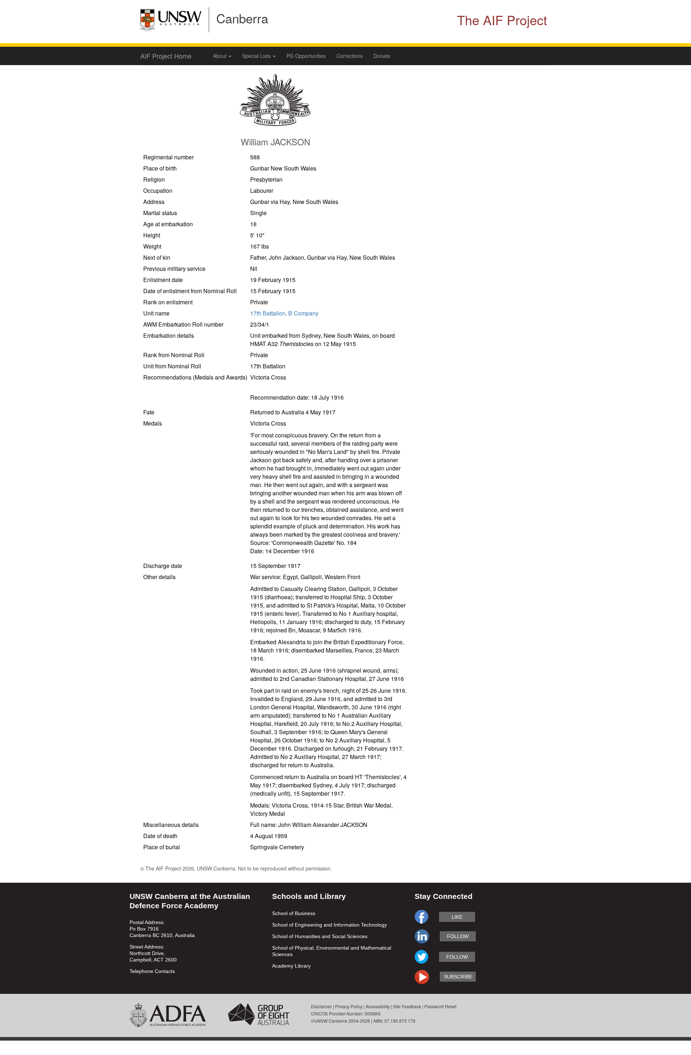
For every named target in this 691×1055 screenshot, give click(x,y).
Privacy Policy (348, 1006)
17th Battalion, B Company (284, 313)
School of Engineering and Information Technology (329, 925)
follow (458, 936)
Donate (382, 55)
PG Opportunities (306, 55)
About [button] (220, 55)
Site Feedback (407, 1006)
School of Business (293, 913)
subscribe (458, 976)
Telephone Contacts (152, 971)
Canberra (242, 18)
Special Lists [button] (257, 55)
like (457, 917)
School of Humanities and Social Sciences (319, 936)
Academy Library (291, 966)
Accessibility (378, 1006)
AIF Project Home (165, 55)
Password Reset (440, 1006)
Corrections (350, 55)
